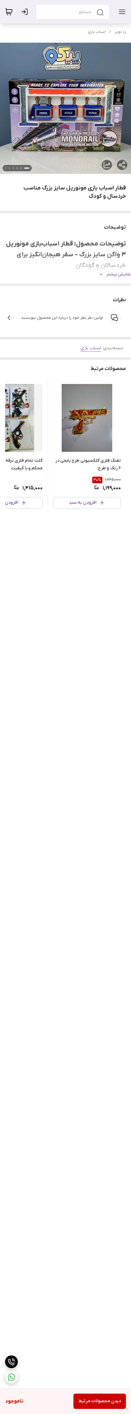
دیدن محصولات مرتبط (100, 1401)
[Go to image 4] (13, 168)
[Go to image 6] (5, 168)
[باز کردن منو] (121, 12)
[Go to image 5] (9, 168)
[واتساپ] (11, 1377)
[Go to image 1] (26, 168)
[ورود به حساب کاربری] (26, 11)
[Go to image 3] (17, 168)
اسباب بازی (97, 31)
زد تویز (120, 31)
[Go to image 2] (21, 168)
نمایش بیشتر (118, 274)
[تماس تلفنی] (11, 1361)
